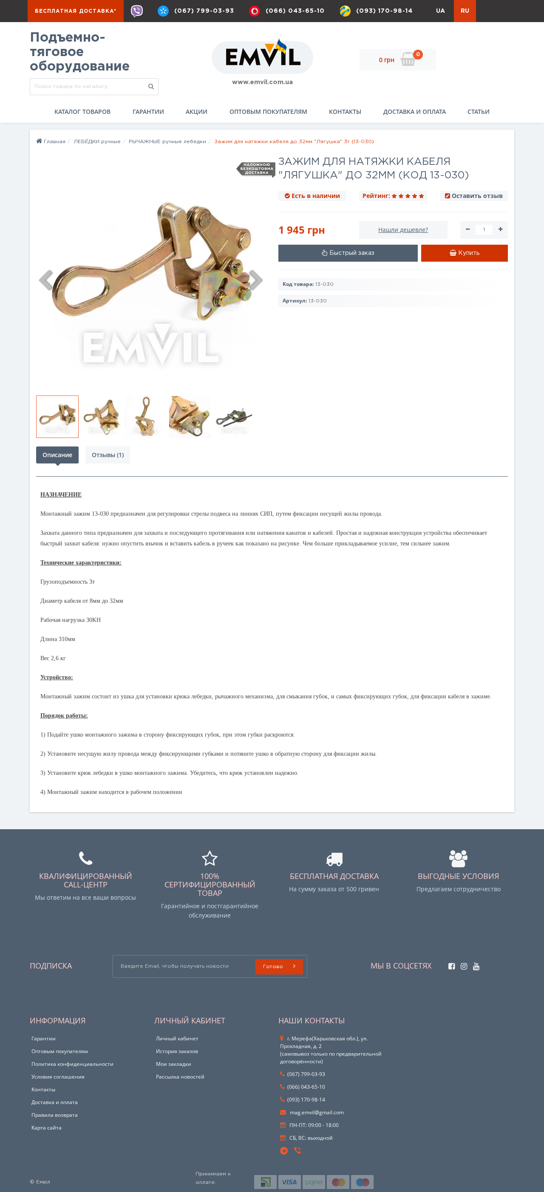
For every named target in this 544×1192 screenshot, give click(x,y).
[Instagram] (461, 964)
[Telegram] (284, 1151)
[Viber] (137, 11)
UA (440, 11)
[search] (151, 86)
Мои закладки (173, 1064)
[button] (348, 253)
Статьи (479, 111)
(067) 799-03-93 (204, 11)
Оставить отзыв (477, 196)
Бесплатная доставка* (75, 11)
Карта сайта (46, 1127)
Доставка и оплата (414, 111)
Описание (57, 455)
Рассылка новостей (180, 1076)
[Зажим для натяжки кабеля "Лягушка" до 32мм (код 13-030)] (57, 416)
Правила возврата (54, 1115)
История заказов (177, 1051)
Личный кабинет (177, 1038)
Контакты (345, 111)
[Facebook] (449, 964)
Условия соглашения (58, 1076)
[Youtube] (474, 964)
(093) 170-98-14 (384, 11)
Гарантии (148, 111)
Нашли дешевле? (403, 230)
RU (465, 11)
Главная (53, 141)
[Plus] (500, 230)
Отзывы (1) (108, 455)
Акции (196, 111)
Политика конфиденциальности (72, 1064)
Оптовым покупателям (268, 111)
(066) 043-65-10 (295, 11)
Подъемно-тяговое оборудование (80, 52)
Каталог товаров (82, 111)
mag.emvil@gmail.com (316, 1112)
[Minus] (468, 230)
